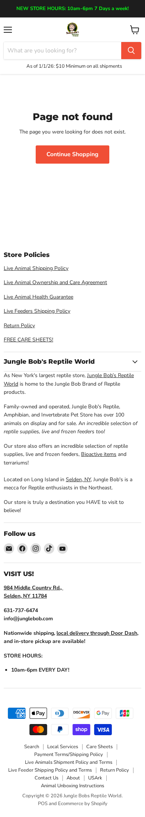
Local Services (62, 746)
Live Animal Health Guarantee (38, 296)
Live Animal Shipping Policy (36, 268)
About (73, 778)
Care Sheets (99, 746)
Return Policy (19, 325)
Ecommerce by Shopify (82, 803)
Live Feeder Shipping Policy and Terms (50, 770)
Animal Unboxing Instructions (72, 785)
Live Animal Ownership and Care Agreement (55, 282)
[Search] (131, 50)
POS (43, 803)
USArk (95, 778)
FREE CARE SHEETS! (28, 339)
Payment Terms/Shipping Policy (68, 754)
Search (31, 746)
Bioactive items (98, 454)
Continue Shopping (72, 154)
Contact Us (46, 778)
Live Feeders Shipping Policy (37, 311)
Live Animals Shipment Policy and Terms (68, 762)
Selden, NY (78, 479)
